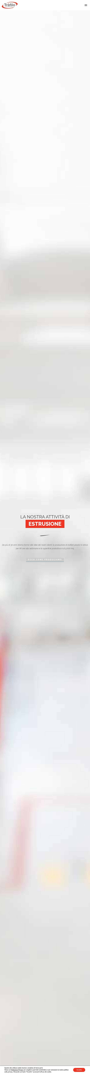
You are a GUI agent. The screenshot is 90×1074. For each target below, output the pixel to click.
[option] (45, 537)
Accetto (79, 1070)
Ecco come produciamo (45, 560)
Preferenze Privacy (17, 1070)
